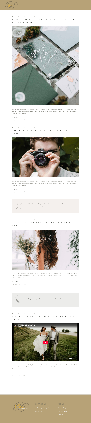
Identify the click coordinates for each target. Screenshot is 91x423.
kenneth (33, 17)
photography (15, 120)
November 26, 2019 (17, 17)
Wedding (26, 17)
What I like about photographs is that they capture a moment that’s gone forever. (45, 205)
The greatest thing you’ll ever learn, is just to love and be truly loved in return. (45, 300)
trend (20, 120)
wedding (24, 120)
